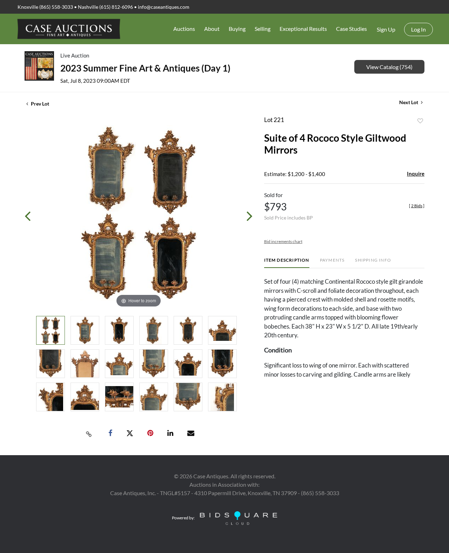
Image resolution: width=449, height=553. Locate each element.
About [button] (212, 28)
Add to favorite (420, 121)
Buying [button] (237, 28)
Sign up (386, 29)
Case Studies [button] (351, 28)
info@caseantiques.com (163, 7)
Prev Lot (39, 104)
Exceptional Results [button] (303, 28)
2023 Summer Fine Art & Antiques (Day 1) (145, 68)
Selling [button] (262, 28)
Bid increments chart (283, 241)
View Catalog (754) (389, 66)
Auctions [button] (184, 28)
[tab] (286, 263)
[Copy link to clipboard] (89, 433)
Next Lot (409, 102)
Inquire (415, 173)
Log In (418, 29)
